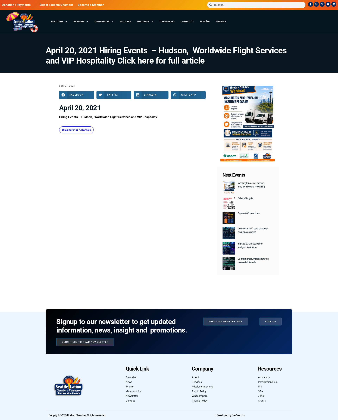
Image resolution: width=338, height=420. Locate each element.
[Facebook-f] (310, 4)
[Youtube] (328, 4)
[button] (76, 95)
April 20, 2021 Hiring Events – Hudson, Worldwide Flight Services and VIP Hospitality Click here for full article (166, 55)
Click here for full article (76, 129)
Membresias (102, 21)
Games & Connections (248, 213)
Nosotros (57, 21)
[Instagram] (316, 4)
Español (205, 21)
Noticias (125, 21)
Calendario (167, 21)
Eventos (79, 21)
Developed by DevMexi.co (230, 415)
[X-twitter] (322, 4)
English (221, 21)
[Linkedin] (333, 4)
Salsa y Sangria (245, 198)
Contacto (187, 21)
